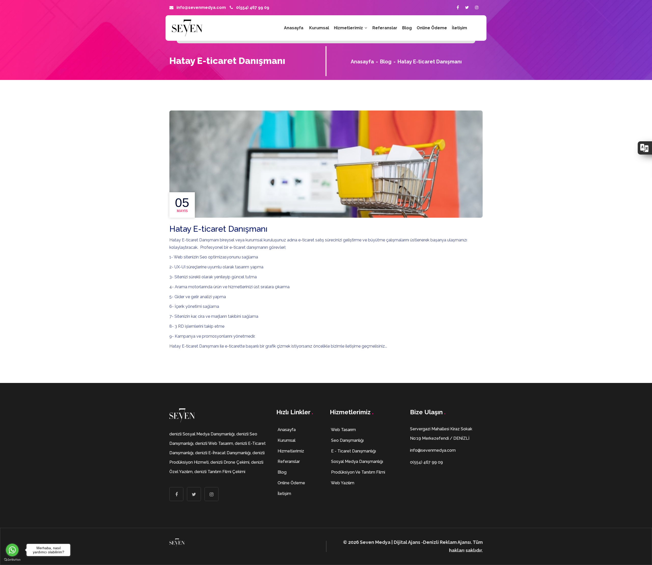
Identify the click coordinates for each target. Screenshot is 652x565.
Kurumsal (319, 27)
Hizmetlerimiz (349, 27)
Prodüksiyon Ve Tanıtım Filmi (357, 472)
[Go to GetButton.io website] (12, 559)
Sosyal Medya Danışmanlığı (356, 461)
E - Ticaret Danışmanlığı (353, 451)
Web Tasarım (343, 429)
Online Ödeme (432, 27)
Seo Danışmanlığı (347, 440)
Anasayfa (293, 27)
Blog (407, 27)
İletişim (459, 27)
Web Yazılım (342, 482)
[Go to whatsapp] (12, 550)
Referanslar (384, 27)
